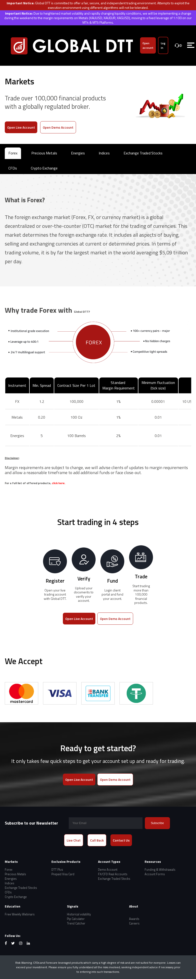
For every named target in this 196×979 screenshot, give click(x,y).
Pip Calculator (76, 919)
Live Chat (74, 840)
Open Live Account (21, 127)
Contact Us (121, 840)
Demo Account (107, 869)
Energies (78, 153)
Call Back (97, 840)
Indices (104, 153)
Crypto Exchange (44, 168)
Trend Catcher (76, 923)
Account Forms (155, 874)
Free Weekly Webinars (20, 914)
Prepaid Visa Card (62, 874)
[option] (21, 693)
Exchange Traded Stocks (143, 153)
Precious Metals (44, 153)
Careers (134, 923)
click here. (58, 483)
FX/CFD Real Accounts (112, 874)
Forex (12, 153)
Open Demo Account (58, 127)
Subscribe (157, 823)
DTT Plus (57, 869)
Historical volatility (79, 914)
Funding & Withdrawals (160, 869)
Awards (134, 919)
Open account (147, 45)
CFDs (12, 168)
